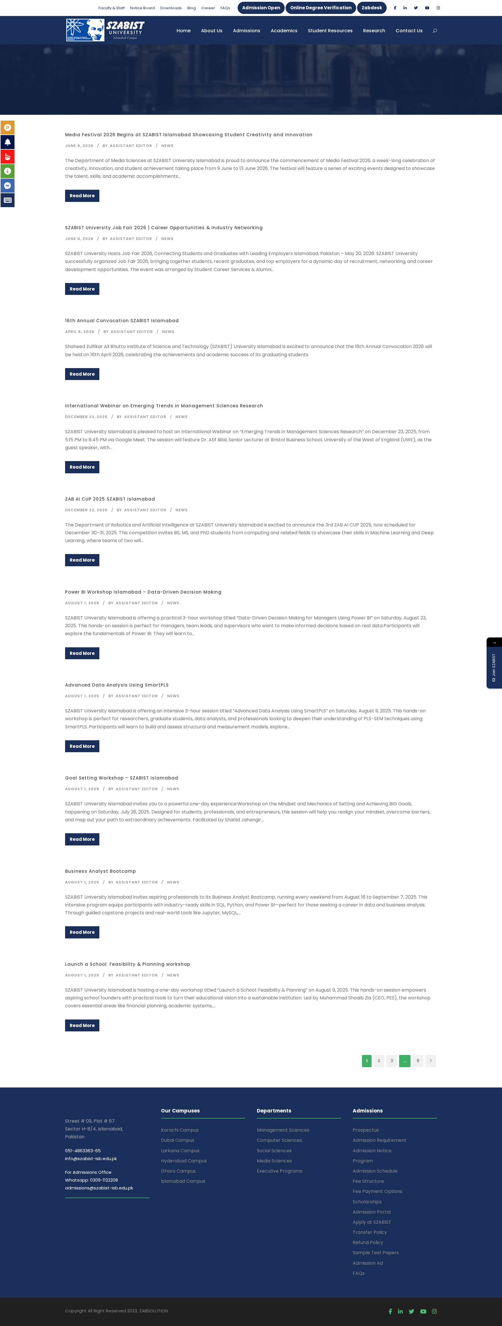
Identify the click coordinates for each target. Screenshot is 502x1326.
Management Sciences (283, 1130)
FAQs (225, 8)
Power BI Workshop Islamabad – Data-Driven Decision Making (143, 592)
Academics (284, 30)
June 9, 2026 (79, 145)
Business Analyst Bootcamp (100, 871)
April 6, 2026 (79, 331)
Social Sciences (274, 1150)
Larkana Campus (180, 1150)
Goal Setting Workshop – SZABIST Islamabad (121, 778)
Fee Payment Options (377, 1191)
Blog (191, 8)
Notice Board (142, 8)
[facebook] (395, 8)
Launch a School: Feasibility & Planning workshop (127, 964)
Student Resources (330, 30)
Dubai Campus (177, 1140)
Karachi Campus (180, 1130)
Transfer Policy (370, 1232)
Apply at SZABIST (372, 1222)
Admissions (246, 30)
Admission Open (261, 8)
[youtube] (427, 8)
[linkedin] (405, 8)
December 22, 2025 (86, 510)
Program (363, 1160)
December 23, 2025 (86, 417)
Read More (82, 196)
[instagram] (438, 8)
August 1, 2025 (82, 603)
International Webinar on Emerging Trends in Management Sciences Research (164, 406)
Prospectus (366, 1130)
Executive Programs (279, 1171)
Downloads (171, 8)
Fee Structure (368, 1181)
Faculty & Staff (111, 8)
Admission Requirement (379, 1140)
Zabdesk (372, 8)
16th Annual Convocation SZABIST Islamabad (122, 321)
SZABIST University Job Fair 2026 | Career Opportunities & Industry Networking (164, 228)
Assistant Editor (131, 145)
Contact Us (409, 30)
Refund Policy (368, 1242)
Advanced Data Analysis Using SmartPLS (117, 685)
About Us (212, 30)
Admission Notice (372, 1150)
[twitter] (416, 8)
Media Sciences (274, 1160)
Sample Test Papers (376, 1252)
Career (208, 8)
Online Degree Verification (321, 8)
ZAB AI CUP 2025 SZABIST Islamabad (110, 499)
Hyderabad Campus (184, 1160)
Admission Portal (372, 1212)
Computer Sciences (279, 1140)
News (167, 145)
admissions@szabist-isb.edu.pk (99, 1188)
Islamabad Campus (183, 1181)
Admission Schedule (375, 1171)
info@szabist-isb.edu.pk (91, 1158)
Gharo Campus (178, 1171)
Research (374, 30)
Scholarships (367, 1201)
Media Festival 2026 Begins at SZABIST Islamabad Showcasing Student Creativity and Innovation (189, 135)
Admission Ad (368, 1263)
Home (184, 30)
